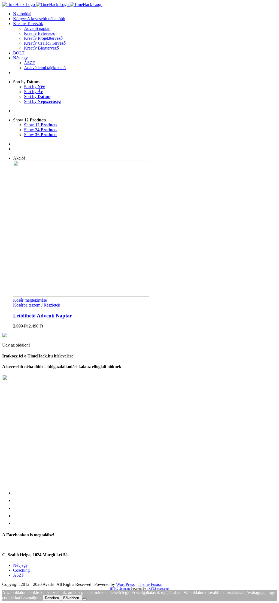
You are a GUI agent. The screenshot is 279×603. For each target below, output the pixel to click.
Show (40, 125)
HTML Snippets (120, 588)
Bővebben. (71, 598)
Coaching (21, 570)
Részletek (52, 305)
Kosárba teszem (26, 305)
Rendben (52, 598)
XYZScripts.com (158, 588)
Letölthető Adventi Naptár (42, 316)
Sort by (34, 86)
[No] (84, 599)
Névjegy (20, 565)
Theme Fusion (150, 584)
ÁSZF (18, 575)
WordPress (125, 584)
